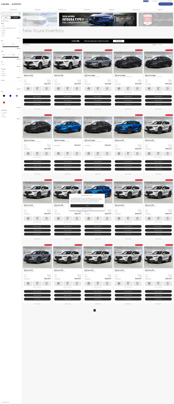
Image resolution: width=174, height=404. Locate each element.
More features (37, 92)
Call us (162, 1)
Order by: (154, 44)
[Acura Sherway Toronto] (11, 4)
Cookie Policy (83, 208)
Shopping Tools (62, 9)
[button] (23, 62)
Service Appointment (165, 4)
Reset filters (5, 20)
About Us (160, 9)
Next (170, 19)
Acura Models (13, 9)
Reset (19, 38)
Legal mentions (37, 303)
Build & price (37, 104)
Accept (87, 205)
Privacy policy (89, 208)
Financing (111, 9)
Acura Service (136, 9)
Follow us (155, 1)
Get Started (119, 41)
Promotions (87, 9)
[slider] (2, 46)
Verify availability (37, 96)
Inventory (38, 9)
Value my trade (37, 100)
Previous (25, 19)
